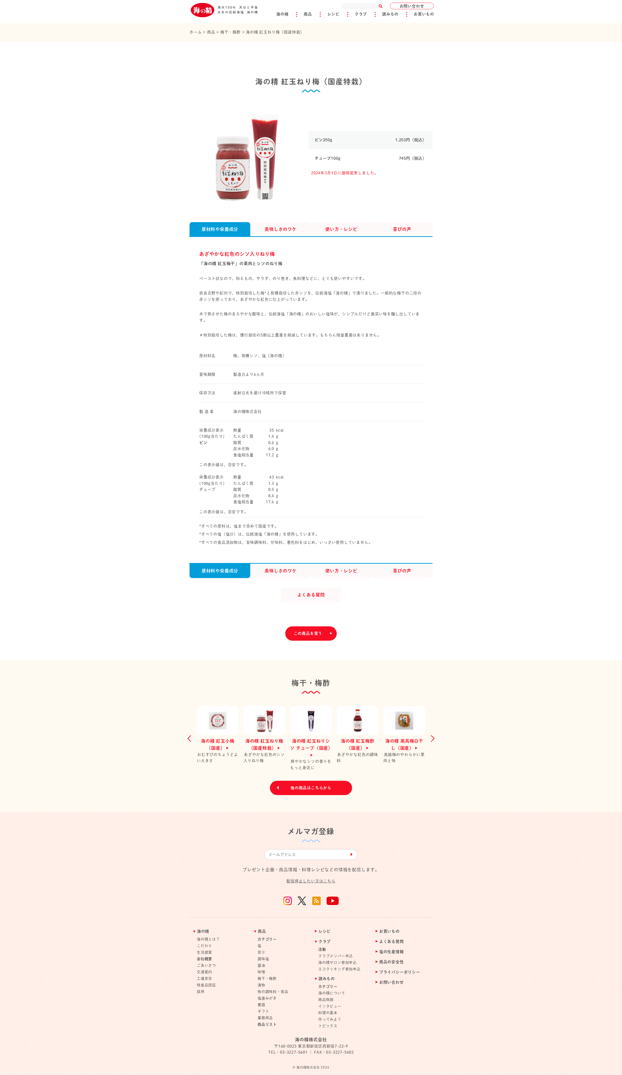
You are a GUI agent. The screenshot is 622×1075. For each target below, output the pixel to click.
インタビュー (329, 1006)
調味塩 (263, 959)
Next (431, 738)
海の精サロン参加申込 (337, 962)
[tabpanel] (244, 155)
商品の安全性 (391, 962)
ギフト (263, 1011)
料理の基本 (327, 1013)
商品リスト (267, 1024)
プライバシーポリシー (399, 972)
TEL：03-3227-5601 (288, 1052)
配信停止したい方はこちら (311, 881)
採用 (201, 991)
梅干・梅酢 (267, 978)
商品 (308, 14)
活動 (322, 949)
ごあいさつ (206, 965)
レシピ (333, 14)
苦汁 (261, 952)
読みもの (390, 14)
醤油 (261, 965)
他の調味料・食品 (273, 991)
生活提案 (204, 952)
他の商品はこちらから (311, 788)
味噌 (261, 972)
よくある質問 (391, 941)
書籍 (261, 1005)
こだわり (204, 946)
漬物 (261, 985)
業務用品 (265, 1018)
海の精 (282, 14)
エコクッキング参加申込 (339, 969)
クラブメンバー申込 (335, 956)
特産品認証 (206, 985)
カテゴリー (267, 939)
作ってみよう (329, 1019)
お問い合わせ (412, 6)
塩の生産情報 (391, 952)
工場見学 (204, 978)
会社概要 (204, 959)
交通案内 (204, 972)
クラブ (361, 14)
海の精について (331, 993)
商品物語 (326, 999)
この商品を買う (308, 633)
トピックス (327, 1026)
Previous (190, 738)
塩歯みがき (267, 998)
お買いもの (424, 14)
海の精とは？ (208, 939)
